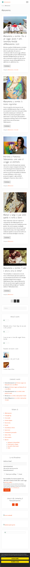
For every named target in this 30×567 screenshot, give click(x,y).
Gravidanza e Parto (10, 427)
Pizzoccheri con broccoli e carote (10, 349)
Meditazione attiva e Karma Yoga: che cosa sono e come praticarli (14, 327)
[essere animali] (7, 515)
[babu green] (9, 525)
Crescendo (16, 69)
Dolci (9, 448)
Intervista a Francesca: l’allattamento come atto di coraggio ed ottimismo (13, 159)
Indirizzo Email (7, 461)
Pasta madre (8, 437)
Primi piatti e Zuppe (13, 444)
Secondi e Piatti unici (13, 446)
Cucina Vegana (8, 420)
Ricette (7, 439)
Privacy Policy (3, 556)
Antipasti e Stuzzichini (13, 442)
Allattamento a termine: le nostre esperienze (12, 103)
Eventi (6, 425)
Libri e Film (8, 435)
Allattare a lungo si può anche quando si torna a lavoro (14, 216)
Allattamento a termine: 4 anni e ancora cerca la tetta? (14, 269)
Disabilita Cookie (15, 561)
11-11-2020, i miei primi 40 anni (11, 359)
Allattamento (10, 69)
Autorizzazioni (8, 466)
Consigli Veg (8, 415)
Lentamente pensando (10, 432)
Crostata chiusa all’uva (8, 369)
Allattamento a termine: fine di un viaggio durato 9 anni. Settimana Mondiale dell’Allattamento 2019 (14, 40)
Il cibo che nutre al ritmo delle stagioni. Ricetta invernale (14, 338)
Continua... (7, 66)
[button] (27, 2)
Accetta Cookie (15, 558)
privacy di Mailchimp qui (14, 487)
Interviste (7, 430)
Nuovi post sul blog (11, 474)
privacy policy (8, 482)
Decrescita (7, 422)
